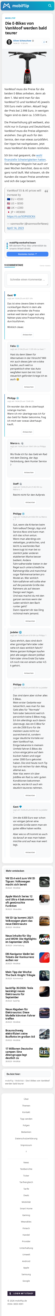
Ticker (26, 1175)
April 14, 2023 (15, 228)
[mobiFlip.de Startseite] (16, 6)
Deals (26, 1195)
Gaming (26, 1215)
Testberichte (26, 1169)
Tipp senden (26, 1118)
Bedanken (26, 1132)
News (26, 1162)
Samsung (26, 1274)
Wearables (26, 1221)
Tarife (26, 1188)
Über (26, 1099)
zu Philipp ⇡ (41, 635)
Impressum (26, 1145)
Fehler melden (45, 265)
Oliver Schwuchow (22, 40)
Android (26, 1261)
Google (26, 1280)
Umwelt (26, 1254)
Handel (26, 1234)
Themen (26, 1105)
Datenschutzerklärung (26, 1138)
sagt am (20, 298)
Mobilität (26, 1202)
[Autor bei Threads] (33, 41)
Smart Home (26, 1208)
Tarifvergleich (26, 1182)
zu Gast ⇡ (41, 349)
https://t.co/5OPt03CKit (21, 216)
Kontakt (26, 1112)
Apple (26, 1267)
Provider (26, 1241)
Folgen (26, 1125)
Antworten (27, 334)
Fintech (26, 1228)
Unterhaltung (26, 1248)
